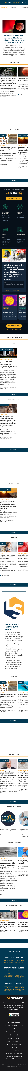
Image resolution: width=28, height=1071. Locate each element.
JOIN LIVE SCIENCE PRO (14, 198)
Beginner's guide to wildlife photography (19, 987)
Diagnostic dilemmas (8, 962)
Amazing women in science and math (19, 971)
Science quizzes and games (8, 987)
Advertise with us (14, 1041)
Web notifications (14, 1044)
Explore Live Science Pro (14, 329)
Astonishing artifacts (19, 962)
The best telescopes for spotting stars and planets (8, 990)
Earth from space (20, 960)
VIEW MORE (13, 180)
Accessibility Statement (14, 1022)
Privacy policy (14, 1035)
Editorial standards (14, 1050)
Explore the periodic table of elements (8, 976)
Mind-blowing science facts (19, 990)
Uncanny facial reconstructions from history (19, 976)
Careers (14, 1047)
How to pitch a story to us (14, 1053)
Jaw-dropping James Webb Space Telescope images (8, 972)
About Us (14, 1029)
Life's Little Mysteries (8, 960)
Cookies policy (14, 1038)
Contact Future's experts (14, 1025)
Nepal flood (13, 7)
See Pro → (16, 2)
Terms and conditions (14, 1032)
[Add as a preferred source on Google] (14, 1014)
